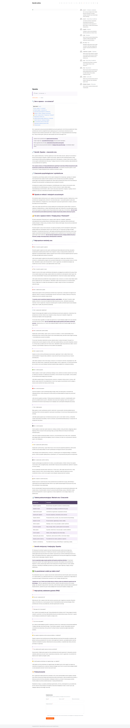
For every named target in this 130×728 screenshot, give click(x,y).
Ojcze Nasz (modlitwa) (92, 18)
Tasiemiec (94, 51)
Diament (89, 29)
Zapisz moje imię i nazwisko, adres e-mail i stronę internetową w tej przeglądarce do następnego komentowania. (65, 715)
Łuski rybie (89, 76)
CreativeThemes (55, 726)
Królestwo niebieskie (91, 10)
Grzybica (88, 35)
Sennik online (36, 3)
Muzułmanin (88, 67)
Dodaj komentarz (49, 703)
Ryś (88, 42)
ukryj (39, 106)
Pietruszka (93, 84)
